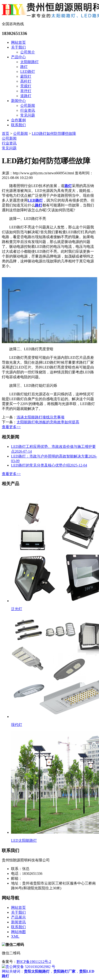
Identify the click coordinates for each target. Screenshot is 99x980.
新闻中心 (18, 101)
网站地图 (18, 932)
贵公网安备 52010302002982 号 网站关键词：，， (48, 967)
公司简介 (27, 52)
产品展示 (18, 917)
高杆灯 (25, 81)
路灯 (24, 67)
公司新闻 (27, 106)
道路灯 (25, 96)
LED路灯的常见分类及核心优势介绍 (49, 465)
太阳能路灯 (29, 62)
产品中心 (18, 57)
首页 (5, 133)
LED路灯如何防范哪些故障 (54, 133)
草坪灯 (25, 91)
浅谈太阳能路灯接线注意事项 (40, 417)
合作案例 (18, 120)
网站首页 (18, 42)
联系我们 (18, 125)
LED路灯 (27, 72)
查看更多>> (11, 427)
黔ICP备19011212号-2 (34, 962)
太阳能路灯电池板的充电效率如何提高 (48, 422)
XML (15, 936)
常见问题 (27, 115)
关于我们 (18, 47)
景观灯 (25, 86)
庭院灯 (25, 76)
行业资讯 (27, 110)
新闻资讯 (18, 922)
